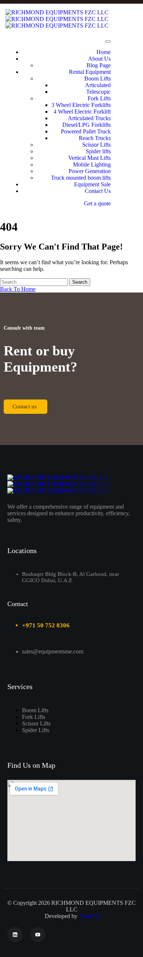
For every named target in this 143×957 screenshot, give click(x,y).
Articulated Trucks (89, 118)
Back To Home (18, 289)
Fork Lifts (99, 98)
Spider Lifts (35, 730)
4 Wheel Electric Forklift (82, 111)
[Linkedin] (15, 934)
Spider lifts (98, 151)
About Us (99, 58)
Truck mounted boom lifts (81, 178)
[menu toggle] (108, 41)
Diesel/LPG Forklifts (86, 125)
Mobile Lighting (92, 164)
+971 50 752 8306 (46, 625)
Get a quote (97, 203)
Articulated (98, 85)
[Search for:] (34, 282)
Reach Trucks (95, 138)
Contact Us (98, 191)
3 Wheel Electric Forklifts (81, 105)
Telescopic (98, 92)
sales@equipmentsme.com (52, 651)
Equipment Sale (92, 184)
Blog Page (99, 65)
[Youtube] (37, 934)
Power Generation (90, 171)
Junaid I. (89, 916)
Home (103, 52)
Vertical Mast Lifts (89, 158)
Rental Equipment (90, 72)
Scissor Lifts (96, 144)
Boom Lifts (97, 78)
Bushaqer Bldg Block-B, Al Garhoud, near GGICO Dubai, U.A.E (70, 577)
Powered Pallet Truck (86, 131)
